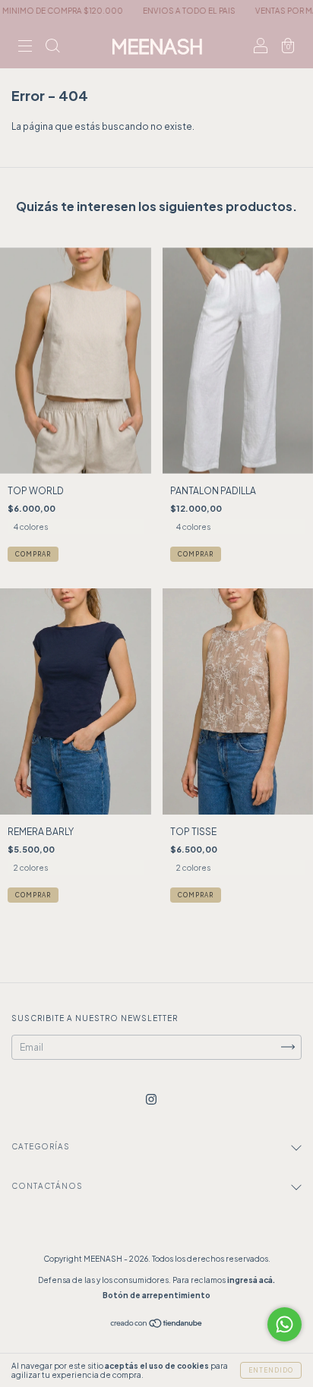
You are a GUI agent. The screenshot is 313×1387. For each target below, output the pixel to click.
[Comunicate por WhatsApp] (284, 1324)
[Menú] (25, 47)
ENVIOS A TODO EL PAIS (168, 10)
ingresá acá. (251, 1280)
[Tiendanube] (156, 1324)
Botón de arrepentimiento (156, 1295)
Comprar (33, 554)
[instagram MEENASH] (151, 1099)
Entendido (270, 1370)
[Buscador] (52, 47)
